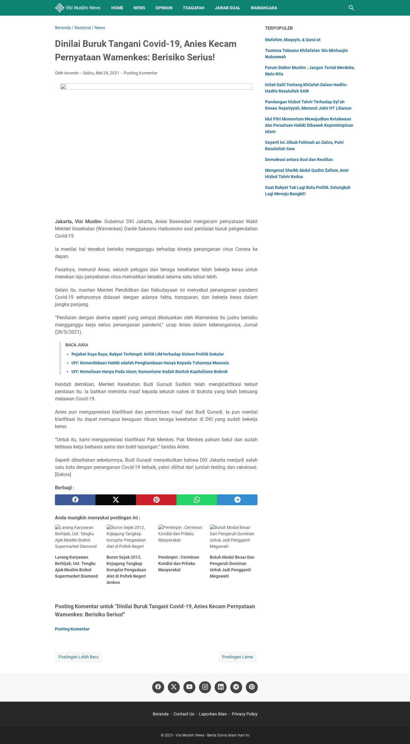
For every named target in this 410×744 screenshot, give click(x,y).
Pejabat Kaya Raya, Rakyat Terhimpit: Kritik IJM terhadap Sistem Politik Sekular (147, 354)
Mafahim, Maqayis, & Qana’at (293, 39)
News (139, 7)
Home (117, 7)
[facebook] (75, 499)
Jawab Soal (227, 7)
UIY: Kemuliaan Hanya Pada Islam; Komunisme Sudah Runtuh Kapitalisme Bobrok (149, 371)
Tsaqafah (193, 7)
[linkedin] (221, 687)
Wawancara (264, 7)
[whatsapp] (196, 499)
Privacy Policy (245, 714)
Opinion (164, 7)
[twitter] (115, 499)
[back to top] (398, 730)
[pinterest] (156, 499)
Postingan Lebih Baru (79, 656)
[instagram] (205, 687)
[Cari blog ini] (351, 7)
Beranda (161, 714)
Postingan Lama (237, 656)
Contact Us (183, 714)
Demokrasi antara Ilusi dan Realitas (299, 159)
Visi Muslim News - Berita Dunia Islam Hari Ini (212, 735)
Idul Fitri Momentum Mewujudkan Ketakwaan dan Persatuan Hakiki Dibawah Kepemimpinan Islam (309, 125)
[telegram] (237, 499)
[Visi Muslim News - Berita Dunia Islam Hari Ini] (77, 8)
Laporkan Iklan (213, 714)
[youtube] (189, 687)
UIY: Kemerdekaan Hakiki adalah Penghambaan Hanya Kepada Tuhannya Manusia (150, 362)
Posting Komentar (141, 73)
